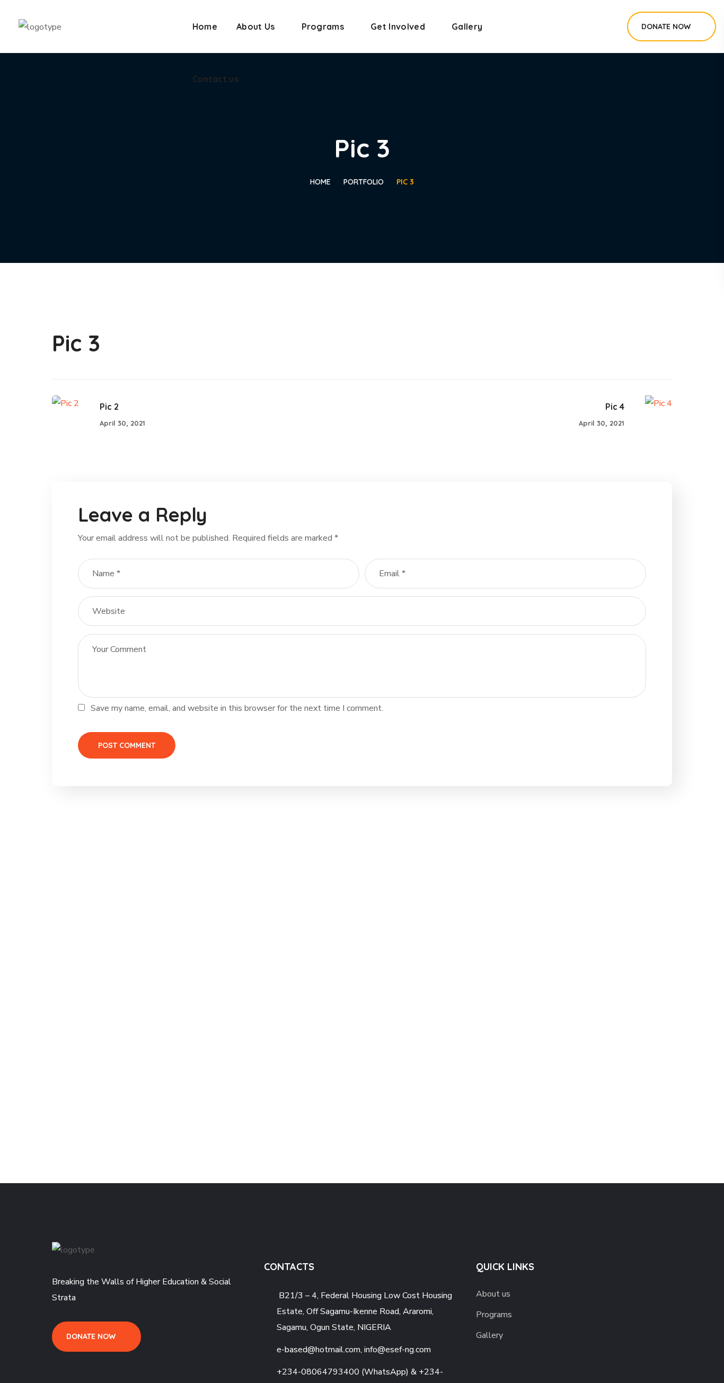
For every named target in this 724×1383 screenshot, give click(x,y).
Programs (494, 1314)
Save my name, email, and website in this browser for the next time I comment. (237, 708)
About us (493, 1294)
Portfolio (363, 182)
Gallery (489, 1335)
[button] (607, 26)
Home (320, 182)
